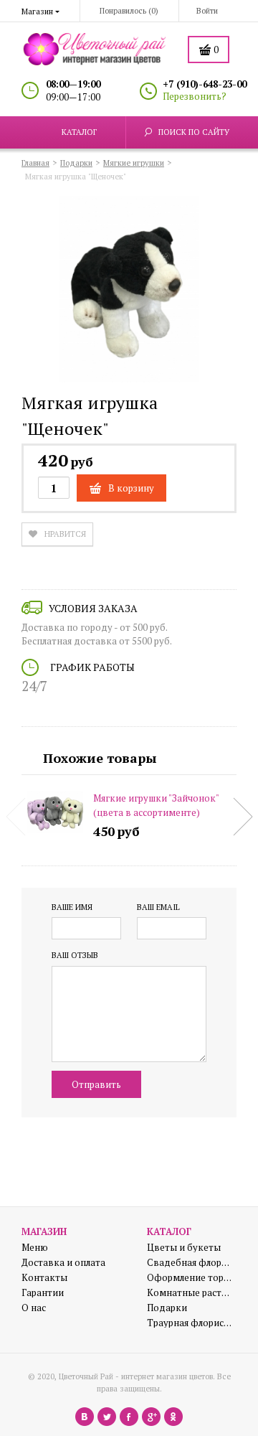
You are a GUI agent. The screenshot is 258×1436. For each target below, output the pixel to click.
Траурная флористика (190, 1323)
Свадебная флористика (190, 1262)
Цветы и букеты (184, 1247)
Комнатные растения (190, 1292)
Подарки (167, 1308)
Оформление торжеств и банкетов (190, 1277)
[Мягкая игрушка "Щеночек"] (129, 291)
